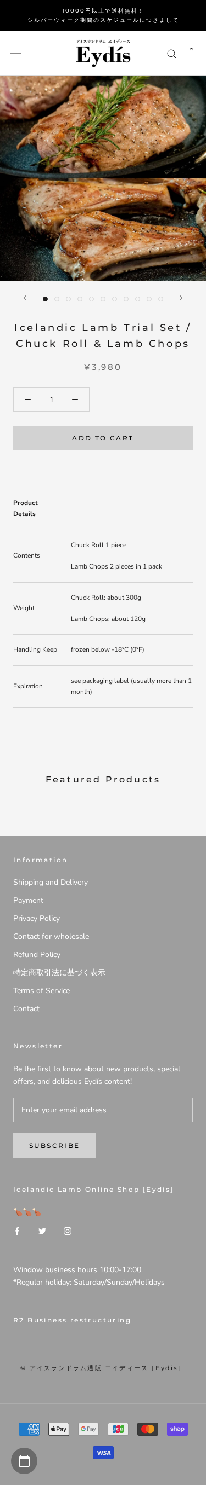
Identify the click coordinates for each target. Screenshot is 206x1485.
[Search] (172, 53)
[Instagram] (67, 1231)
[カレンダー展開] (24, 1461)
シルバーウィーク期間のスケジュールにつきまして (103, 20)
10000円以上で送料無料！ (103, 10)
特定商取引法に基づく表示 (59, 972)
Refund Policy (36, 954)
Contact (26, 1008)
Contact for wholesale (51, 936)
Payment (28, 900)
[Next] (181, 297)
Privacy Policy (36, 918)
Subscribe (54, 1145)
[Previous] (24, 297)
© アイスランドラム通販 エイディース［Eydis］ (102, 1368)
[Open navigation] (15, 53)
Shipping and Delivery (50, 882)
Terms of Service (41, 990)
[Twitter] (42, 1231)
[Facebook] (17, 1231)
